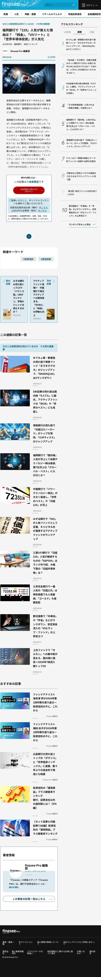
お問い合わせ (81, 952)
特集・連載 (30, 14)
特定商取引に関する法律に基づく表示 (60, 952)
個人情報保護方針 (18, 952)
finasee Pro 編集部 (20, 51)
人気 (16, 14)
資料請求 (92, 952)
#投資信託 (28, 259)
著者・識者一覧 (8, 943)
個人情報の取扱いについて (48, 943)
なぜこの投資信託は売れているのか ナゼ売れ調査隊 (26, 23)
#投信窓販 (46, 259)
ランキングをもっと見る (80, 224)
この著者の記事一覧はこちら (29, 899)
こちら (44, 207)
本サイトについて (26, 943)
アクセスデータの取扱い (35, 952)
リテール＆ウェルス (52, 14)
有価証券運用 (74, 14)
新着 (6, 14)
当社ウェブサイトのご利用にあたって (79, 943)
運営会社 (5, 952)
